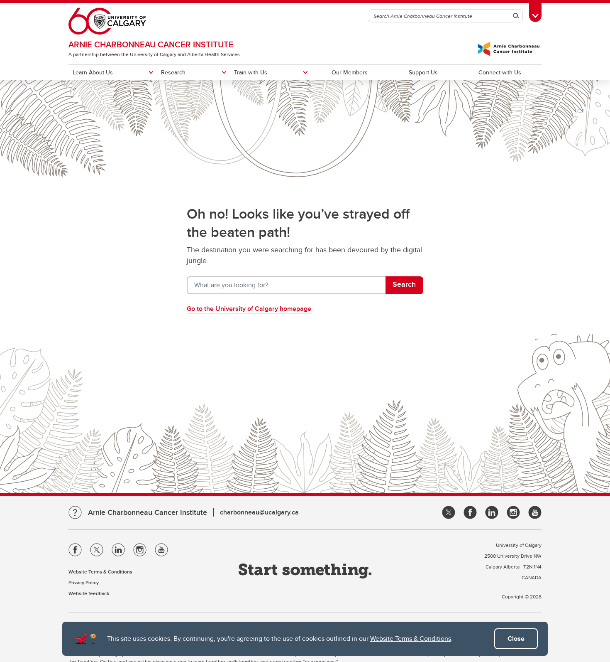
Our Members (350, 72)
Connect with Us (499, 72)
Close (516, 638)
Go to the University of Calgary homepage (249, 308)
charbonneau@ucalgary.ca (259, 512)
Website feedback (88, 593)
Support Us (423, 72)
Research (173, 72)
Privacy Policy (83, 582)
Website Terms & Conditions (410, 638)
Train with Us (250, 72)
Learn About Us (93, 72)
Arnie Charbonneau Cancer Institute (151, 44)
